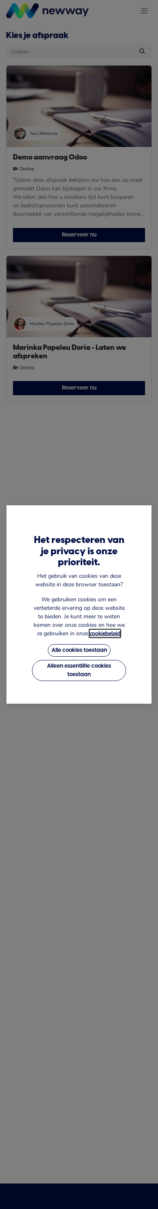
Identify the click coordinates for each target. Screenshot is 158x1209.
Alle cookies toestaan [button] (79, 650)
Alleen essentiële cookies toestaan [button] (79, 670)
